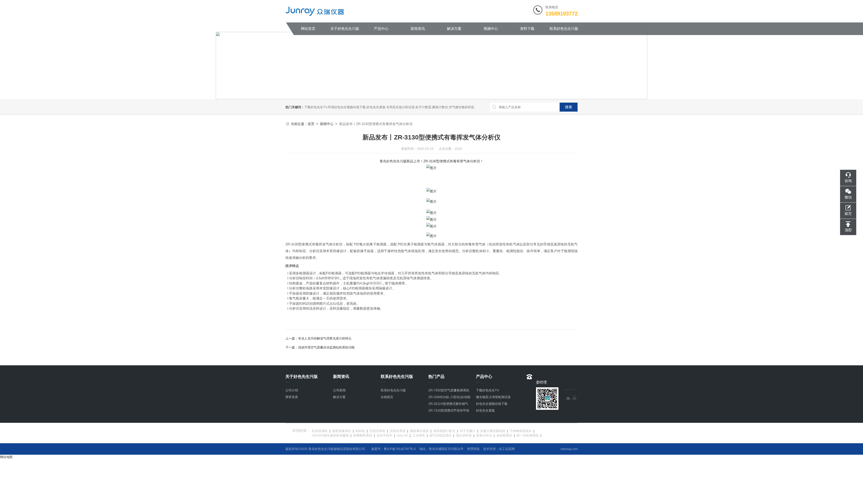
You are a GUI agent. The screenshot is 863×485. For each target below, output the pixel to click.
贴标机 (360, 431)
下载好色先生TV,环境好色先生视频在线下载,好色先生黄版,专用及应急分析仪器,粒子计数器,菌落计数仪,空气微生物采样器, (389, 107)
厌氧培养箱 (397, 431)
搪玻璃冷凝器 (419, 431)
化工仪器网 (507, 449)
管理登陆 (473, 449)
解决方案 (454, 29)
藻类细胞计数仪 (444, 431)
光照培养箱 (377, 431)
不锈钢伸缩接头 (521, 431)
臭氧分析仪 (484, 435)
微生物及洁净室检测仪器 (493, 397)
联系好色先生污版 (563, 29)
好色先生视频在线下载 (491, 404)
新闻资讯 (418, 29)
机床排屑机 (320, 431)
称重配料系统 (362, 435)
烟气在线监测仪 (440, 435)
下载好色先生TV (487, 390)
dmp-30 (402, 435)
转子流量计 (468, 431)
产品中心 (381, 29)
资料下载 (527, 29)
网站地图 (6, 457)
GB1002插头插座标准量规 (330, 435)
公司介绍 (291, 390)
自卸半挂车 (384, 435)
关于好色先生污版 (344, 29)
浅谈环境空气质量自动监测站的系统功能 (326, 347)
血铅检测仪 (504, 435)
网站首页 (308, 29)
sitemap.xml (569, 449)
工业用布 (418, 435)
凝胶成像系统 (341, 431)
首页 (311, 124)
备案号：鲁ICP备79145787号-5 (393, 449)
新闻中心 (327, 124)
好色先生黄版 (485, 410)
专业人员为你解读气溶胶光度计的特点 (324, 338)
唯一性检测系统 (528, 435)
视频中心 (491, 29)
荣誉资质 (291, 397)
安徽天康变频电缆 (492, 431)
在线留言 (387, 397)
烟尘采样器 (464, 435)
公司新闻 (339, 390)
